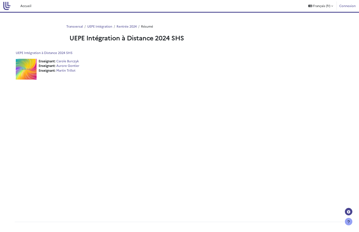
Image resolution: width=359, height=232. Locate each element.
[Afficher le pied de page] (348, 221)
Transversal (74, 26)
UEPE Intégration (99, 26)
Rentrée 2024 (127, 26)
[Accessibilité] (348, 211)
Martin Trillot (65, 70)
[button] (321, 6)
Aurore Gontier (67, 65)
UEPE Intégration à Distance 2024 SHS (44, 52)
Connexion (347, 6)
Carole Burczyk (67, 61)
